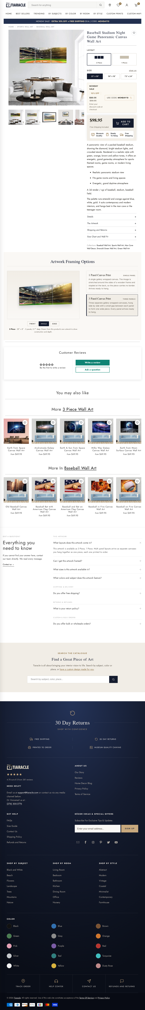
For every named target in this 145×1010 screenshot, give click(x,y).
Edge (54, 324)
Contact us (8, 564)
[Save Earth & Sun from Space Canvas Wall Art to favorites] (81, 422)
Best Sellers (23, 13)
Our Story (79, 772)
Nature (10, 902)
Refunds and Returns (16, 842)
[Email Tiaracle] (78, 842)
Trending (39, 13)
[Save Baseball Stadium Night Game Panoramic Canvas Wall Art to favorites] (134, 32)
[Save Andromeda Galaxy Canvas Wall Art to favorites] (53, 422)
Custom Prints (115, 13)
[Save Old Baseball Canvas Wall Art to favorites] (24, 481)
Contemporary (105, 897)
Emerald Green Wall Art (106, 248)
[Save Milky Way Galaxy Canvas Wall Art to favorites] (109, 422)
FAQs (9, 820)
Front (32, 324)
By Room (85, 13)
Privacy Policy (81, 788)
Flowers (10, 880)
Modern (102, 875)
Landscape (12, 886)
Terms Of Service (86, 997)
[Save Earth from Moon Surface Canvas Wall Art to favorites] (137, 422)
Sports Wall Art (25, 27)
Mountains (11, 897)
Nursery (56, 902)
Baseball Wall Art (45, 27)
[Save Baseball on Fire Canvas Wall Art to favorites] (137, 481)
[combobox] (62, 5)
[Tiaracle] (16, 5)
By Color (71, 13)
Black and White (15, 869)
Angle (44, 324)
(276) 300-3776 (14, 803)
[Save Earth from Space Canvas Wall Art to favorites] (24, 422)
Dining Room (59, 891)
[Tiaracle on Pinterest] (101, 842)
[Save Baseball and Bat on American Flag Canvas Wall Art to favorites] (81, 481)
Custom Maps (134, 13)
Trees (9, 891)
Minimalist (103, 891)
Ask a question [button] (92, 369)
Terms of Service (82, 794)
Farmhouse (104, 902)
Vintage (102, 880)
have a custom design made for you (77, 669)
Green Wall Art (124, 248)
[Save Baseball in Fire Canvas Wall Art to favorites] (109, 481)
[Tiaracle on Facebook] (85, 842)
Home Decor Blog (83, 783)
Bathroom (57, 880)
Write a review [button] (92, 362)
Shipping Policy (14, 836)
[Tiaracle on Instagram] (93, 842)
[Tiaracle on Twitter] (108, 842)
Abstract (103, 869)
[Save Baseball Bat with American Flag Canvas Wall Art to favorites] (53, 481)
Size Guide (12, 826)
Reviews (78, 777)
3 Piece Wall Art (78, 409)
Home (9, 13)
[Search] (100, 5)
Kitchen (56, 886)
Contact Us (12, 831)
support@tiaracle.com (28, 792)
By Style (98, 13)
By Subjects (55, 13)
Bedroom (57, 875)
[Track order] (110, 5)
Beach (10, 875)
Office (56, 897)
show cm (133, 70)
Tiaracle (17, 997)
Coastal (102, 886)
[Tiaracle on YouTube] (116, 842)
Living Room (59, 869)
